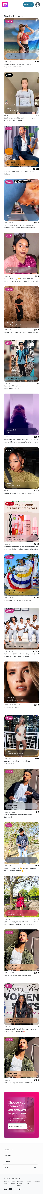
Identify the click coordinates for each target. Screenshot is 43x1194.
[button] (20, 4)
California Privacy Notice (20, 1183)
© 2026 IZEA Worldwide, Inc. (12, 1178)
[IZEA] (5, 4)
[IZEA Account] (38, 5)
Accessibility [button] (36, 1181)
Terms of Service (6, 1182)
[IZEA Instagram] (19, 1189)
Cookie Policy (29, 1182)
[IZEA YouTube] (10, 1189)
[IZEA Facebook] (15, 1189)
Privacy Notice (13, 1182)
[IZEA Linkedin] (5, 1189)
